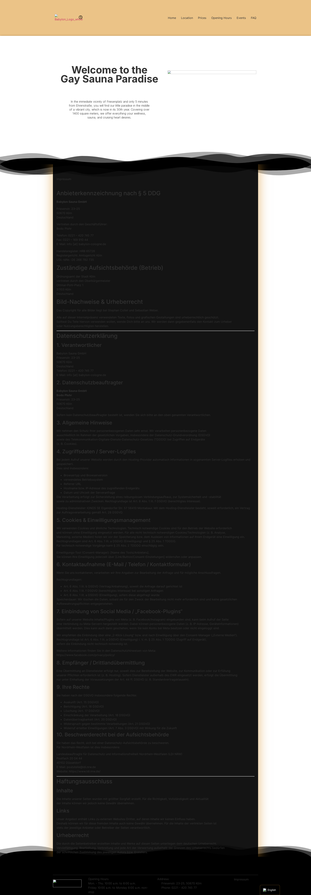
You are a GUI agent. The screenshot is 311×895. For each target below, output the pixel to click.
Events (241, 18)
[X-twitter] (238, 886)
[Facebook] (231, 886)
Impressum (241, 879)
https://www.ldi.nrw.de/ (84, 771)
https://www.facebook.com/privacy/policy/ (86, 655)
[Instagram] (251, 886)
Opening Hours (221, 18)
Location (187, 18)
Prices (202, 18)
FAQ (253, 18)
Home (172, 18)
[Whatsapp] (244, 886)
